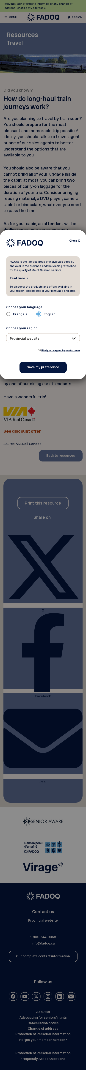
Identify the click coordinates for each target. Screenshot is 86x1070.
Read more (17, 278)
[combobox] (43, 338)
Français (20, 314)
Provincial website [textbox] (24, 338)
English (49, 314)
